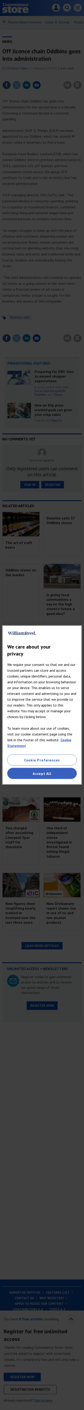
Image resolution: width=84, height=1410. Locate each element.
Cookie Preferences (42, 760)
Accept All (42, 773)
